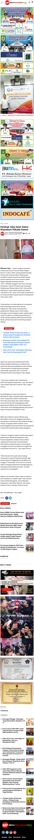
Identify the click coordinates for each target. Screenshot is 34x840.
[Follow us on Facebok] (3, 832)
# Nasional (4, 711)
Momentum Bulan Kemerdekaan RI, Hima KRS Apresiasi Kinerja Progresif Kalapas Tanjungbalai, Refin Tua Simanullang (14, 810)
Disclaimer (17, 837)
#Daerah (13, 503)
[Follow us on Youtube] (14, 832)
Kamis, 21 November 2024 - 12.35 (12, 234)
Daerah (6, 223)
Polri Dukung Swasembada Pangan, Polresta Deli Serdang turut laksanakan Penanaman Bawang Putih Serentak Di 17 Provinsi (13, 752)
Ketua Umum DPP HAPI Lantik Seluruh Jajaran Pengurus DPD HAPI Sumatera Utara (13, 730)
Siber (10, 837)
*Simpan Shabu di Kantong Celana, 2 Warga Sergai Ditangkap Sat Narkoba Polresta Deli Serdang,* (16, 335)
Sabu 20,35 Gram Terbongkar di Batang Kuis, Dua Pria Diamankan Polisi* (13, 740)
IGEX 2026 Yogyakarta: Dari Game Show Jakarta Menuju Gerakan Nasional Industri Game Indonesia (14, 771)
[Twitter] (10, 498)
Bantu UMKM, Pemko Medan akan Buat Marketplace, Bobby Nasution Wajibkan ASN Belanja (12, 514)
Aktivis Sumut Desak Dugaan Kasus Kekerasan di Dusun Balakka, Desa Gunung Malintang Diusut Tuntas (13, 781)
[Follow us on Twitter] (7, 832)
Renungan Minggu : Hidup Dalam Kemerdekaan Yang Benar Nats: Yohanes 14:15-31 (14, 761)
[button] (32, 1)
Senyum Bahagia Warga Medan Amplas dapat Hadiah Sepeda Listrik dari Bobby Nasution (11, 536)
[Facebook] (6, 498)
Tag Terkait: (5, 503)
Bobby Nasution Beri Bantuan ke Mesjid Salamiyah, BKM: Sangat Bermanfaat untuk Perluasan (11, 525)
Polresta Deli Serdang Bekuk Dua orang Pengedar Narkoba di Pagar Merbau (14, 790)
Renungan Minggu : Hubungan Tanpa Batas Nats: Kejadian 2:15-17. (14, 721)
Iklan (24, 837)
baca (25, 233)
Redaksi (4, 837)
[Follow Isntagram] (10, 832)
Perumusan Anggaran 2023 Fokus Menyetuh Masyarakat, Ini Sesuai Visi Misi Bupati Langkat (12, 547)
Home (1, 223)
